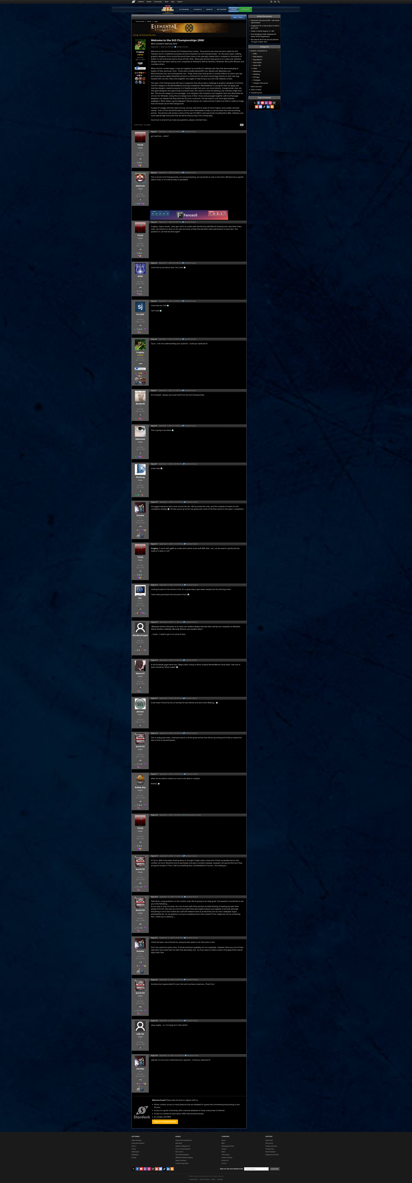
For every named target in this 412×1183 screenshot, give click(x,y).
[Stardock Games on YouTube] (262, 103)
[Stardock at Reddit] (257, 107)
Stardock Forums (182, 47)
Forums (224, 1163)
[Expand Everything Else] (249, 92)
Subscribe (275, 1169)
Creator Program (227, 1157)
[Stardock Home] (133, 1)
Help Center (269, 1140)
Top (243, 131)
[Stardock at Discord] (260, 107)
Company (225, 1136)
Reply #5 (154, 301)
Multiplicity (135, 1155)
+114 (140, 526)
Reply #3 (154, 222)
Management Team (228, 1146)
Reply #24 (154, 1055)
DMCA (213, 1179)
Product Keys (269, 1149)
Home (135, 35)
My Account (269, 1143)
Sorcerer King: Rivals (181, 1163)
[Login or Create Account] (271, 1)
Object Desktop (136, 1140)
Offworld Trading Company (184, 1157)
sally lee (140, 1034)
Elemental (178, 1143)
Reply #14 (154, 660)
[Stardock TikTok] (264, 107)
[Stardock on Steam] (274, 103)
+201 (140, 760)
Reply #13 (154, 622)
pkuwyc (140, 711)
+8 (140, 646)
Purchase (245, 9)
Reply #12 (154, 585)
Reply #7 (154, 390)
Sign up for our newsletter (231, 1169)
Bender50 (140, 403)
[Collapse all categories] (278, 50)
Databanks (184, 9)
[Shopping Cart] (275, 1)
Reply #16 (154, 733)
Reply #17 (154, 774)
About (224, 1140)
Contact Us (225, 1160)
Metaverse (222, 9)
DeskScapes (135, 1152)
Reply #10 (154, 502)
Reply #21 (154, 938)
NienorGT (140, 673)
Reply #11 (154, 544)
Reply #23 (154, 1021)
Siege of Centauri (180, 1160)
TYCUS (140, 145)
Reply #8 (154, 426)
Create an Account (271, 1146)
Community (158, 2)
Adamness (140, 439)
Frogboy (140, 52)
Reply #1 (154, 132)
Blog (172, 2)
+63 (140, 801)
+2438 (140, 63)
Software (141, 2)
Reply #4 (154, 263)
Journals (197, 9)
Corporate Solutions (138, 1143)
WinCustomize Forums (193, 815)
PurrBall (140, 314)
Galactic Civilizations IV (182, 1146)
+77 (140, 609)
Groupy (134, 1157)
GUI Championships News (147, 35)
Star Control (179, 1152)
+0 (140, 200)
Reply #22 (154, 980)
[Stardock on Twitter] (255, 103)
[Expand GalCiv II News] (249, 89)
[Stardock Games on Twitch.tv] (266, 103)
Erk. (140, 598)
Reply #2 (154, 173)
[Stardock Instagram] (270, 103)
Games (149, 2)
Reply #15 (154, 698)
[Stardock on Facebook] (259, 103)
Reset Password (270, 1152)
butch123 (140, 746)
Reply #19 (154, 856)
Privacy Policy (193, 1179)
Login (156, 21)
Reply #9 (154, 464)
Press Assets (225, 1155)
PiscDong (140, 477)
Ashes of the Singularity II (183, 1140)
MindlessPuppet (140, 635)
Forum (233, 9)
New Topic (238, 17)
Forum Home (140, 21)
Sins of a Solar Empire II (182, 1149)
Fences (134, 1149)
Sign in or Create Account (165, 1121)
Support (180, 2)
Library (209, 9)
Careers (224, 1149)
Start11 (134, 1146)
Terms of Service (204, 1179)
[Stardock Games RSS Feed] (272, 107)
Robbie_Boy (140, 787)
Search (149, 21)
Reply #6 (154, 339)
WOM (140, 276)
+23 (140, 325)
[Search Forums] (278, 1)
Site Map (220, 1179)
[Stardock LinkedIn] (268, 107)
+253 (140, 287)
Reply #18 (154, 815)
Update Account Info (272, 1155)
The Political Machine (182, 1155)
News (166, 2)
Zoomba (140, 515)
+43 (140, 159)
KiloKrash (140, 186)
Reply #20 (154, 897)
